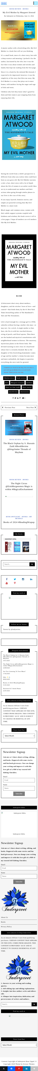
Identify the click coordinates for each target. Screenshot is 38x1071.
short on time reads (13, 387)
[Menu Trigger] (36, 3)
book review (21, 378)
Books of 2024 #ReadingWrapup (19, 522)
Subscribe (19, 794)
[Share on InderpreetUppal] (11, 1068)
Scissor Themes (29, 1064)
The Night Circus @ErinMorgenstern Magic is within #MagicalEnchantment (19, 486)
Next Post (30, 407)
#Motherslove (9, 378)
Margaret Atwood (17, 383)
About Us (4, 917)
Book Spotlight (13, 516)
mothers (29, 383)
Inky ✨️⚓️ (6, 677)
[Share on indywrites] (4, 1068)
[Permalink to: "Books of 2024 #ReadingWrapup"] (19, 505)
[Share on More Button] (34, 1068)
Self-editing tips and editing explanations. (19, 988)
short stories (27, 387)
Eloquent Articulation (20, 650)
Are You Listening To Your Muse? (14, 671)
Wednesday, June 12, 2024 (25, 16)
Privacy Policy (6, 927)
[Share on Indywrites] (19, 1068)
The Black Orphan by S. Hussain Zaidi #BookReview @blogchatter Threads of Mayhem (16, 656)
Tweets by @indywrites (11, 629)
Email (5, 776)
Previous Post (9, 407)
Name (5, 785)
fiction (30, 378)
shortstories (24, 392)
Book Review (15, 9)
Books (25, 9)
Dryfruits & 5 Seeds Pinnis (12, 688)
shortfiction (13, 392)
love (6, 383)
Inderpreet (10, 16)
